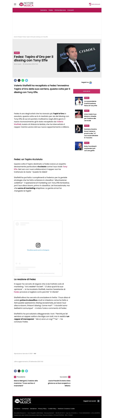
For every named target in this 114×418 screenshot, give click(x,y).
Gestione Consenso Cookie (66, 409)
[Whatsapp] (22, 80)
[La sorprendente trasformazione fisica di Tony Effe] (79, 102)
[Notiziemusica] (26, 4)
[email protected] (49, 413)
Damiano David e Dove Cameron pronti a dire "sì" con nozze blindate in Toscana (91, 133)
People (20, 37)
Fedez (51, 10)
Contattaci (25, 409)
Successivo (64, 377)
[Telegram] (26, 80)
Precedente (21, 377)
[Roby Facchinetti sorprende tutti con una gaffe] (79, 147)
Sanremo (43, 10)
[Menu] (16, 4)
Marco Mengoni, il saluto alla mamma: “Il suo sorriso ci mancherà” (26, 383)
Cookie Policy (52, 409)
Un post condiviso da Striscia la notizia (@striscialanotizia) (38, 273)
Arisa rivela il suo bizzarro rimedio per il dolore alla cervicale (90, 117)
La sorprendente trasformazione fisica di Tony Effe (90, 103)
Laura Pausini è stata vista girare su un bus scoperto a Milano (59, 383)
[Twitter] (19, 80)
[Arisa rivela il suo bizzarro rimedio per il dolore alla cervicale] (79, 116)
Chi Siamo (17, 409)
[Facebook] (15, 80)
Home (15, 37)
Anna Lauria (17, 64)
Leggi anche (86, 91)
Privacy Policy (42, 409)
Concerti (70, 10)
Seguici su (85, 82)
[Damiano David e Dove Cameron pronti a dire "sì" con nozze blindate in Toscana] (79, 132)
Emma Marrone (60, 10)
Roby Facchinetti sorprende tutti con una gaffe (90, 148)
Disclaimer (33, 409)
